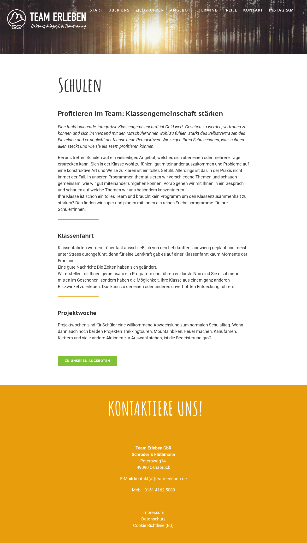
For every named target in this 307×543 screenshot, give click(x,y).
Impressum (153, 512)
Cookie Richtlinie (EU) (153, 525)
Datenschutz (153, 518)
